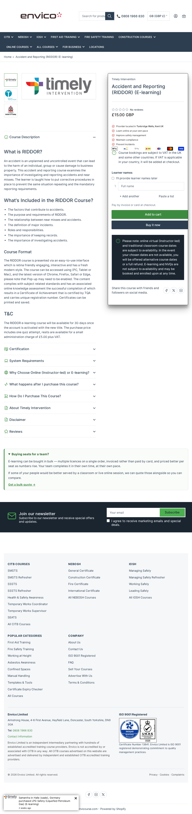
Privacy (153, 774)
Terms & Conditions (81, 682)
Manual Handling (19, 676)
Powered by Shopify (113, 808)
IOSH (40, 36)
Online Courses (17, 46)
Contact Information (20, 736)
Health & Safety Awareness (26, 597)
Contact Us (75, 649)
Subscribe (172, 512)
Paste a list (166, 196)
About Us (74, 642)
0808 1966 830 (22, 730)
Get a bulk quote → (21, 484)
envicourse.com (88, 808)
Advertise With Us (80, 676)
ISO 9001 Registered (81, 655)
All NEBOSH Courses (82, 597)
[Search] (109, 16)
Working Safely (139, 584)
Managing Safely (140, 570)
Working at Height (19, 655)
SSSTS (12, 584)
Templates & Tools (20, 682)
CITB (7, 36)
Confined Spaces (19, 669)
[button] (120, 110)
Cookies (164, 774)
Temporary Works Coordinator (28, 604)
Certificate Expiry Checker (25, 689)
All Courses (46, 46)
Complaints (177, 774)
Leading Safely (138, 590)
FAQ (71, 662)
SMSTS (13, 570)
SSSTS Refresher (19, 590)
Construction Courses (135, 36)
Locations (96, 46)
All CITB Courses (19, 624)
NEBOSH (23, 36)
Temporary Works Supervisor (27, 611)
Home (7, 56)
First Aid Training (63, 36)
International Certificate (84, 590)
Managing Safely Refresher (147, 577)
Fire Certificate (78, 584)
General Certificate (81, 570)
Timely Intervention (123, 79)
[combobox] (97, 16)
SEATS (12, 617)
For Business (72, 46)
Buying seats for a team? (30, 454)
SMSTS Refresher (20, 577)
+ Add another (129, 196)
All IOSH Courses (140, 597)
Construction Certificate (84, 577)
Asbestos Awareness (21, 662)
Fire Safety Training (99, 36)
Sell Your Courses (80, 669)
